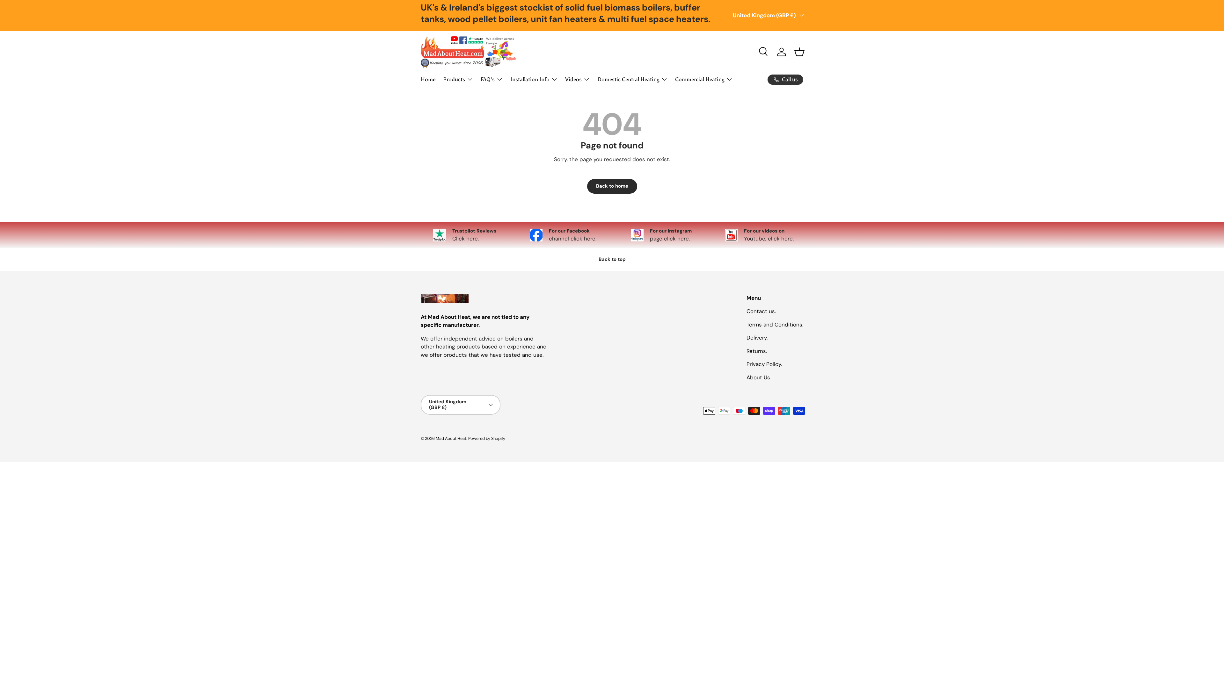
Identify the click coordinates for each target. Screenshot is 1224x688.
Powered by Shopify (486, 438)
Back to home (612, 186)
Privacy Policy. (764, 364)
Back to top (612, 259)
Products (454, 79)
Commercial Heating (700, 79)
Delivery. (757, 337)
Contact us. (761, 311)
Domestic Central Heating (628, 79)
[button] (799, 52)
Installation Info (530, 79)
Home (428, 79)
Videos (573, 79)
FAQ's (488, 79)
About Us (758, 377)
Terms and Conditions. (775, 324)
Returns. (757, 351)
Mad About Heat (451, 438)
